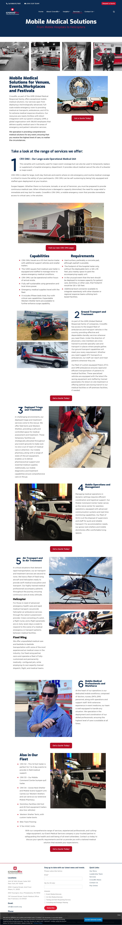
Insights (66, 11)
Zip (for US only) (49, 883)
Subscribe (50, 908)
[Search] (114, 12)
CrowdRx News (95, 880)
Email (46, 875)
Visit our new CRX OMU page (61, 248)
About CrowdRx (52, 11)
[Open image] (14, 56)
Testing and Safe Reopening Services (58, 900)
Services (76, 11)
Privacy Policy (38, 923)
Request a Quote (108, 3)
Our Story (93, 871)
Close (119, 914)
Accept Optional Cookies (93, 919)
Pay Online (93, 885)
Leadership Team (96, 874)
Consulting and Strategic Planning (57, 902)
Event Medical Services (53, 894)
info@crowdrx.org (15, 907)
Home (41, 11)
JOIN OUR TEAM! (32, 3)
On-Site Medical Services (54, 897)
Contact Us (89, 11)
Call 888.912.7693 (14, 3)
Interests (47, 891)
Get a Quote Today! (82, 118)
